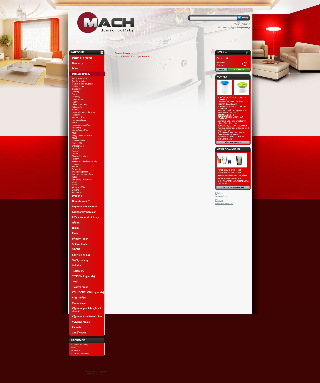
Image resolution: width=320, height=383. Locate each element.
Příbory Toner (80, 238)
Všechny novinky (233, 142)
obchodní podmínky (109, 42)
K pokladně (239, 69)
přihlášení (245, 24)
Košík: (238, 28)
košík (74, 122)
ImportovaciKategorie (84, 206)
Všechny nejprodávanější (232, 187)
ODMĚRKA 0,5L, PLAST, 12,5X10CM (233, 126)
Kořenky (76, 115)
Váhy (74, 185)
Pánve (75, 151)
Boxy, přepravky (79, 78)
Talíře (74, 177)
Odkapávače (78, 146)
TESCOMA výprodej (83, 276)
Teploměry (78, 271)
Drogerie (77, 195)
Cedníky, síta (78, 86)
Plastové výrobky (80, 156)
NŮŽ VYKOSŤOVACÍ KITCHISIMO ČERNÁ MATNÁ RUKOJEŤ (231, 133)
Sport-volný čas (81, 254)
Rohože (75, 164)
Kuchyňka (76, 128)
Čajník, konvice (79, 81)
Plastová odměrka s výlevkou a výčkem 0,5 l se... (232, 111)
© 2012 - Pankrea (95, 373)
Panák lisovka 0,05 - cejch (229, 173)
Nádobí (76, 222)
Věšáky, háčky (78, 187)
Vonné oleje (79, 303)
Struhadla (76, 169)
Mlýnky (75, 138)
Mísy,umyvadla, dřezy (82, 135)
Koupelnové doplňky (81, 125)
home (76, 42)
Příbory (75, 159)
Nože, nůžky (78, 143)
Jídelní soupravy (79, 104)
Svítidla (76, 265)
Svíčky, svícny (80, 260)
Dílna (75, 68)
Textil (75, 281)
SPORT (76, 249)
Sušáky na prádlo (80, 172)
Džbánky (76, 97)
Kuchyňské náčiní (80, 130)
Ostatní (75, 148)
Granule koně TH (81, 201)
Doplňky (75, 91)
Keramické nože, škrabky (83, 112)
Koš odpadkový (79, 120)
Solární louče (79, 244)
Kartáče (75, 110)
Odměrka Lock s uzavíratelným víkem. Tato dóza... (232, 122)
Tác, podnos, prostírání (82, 174)
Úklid (74, 182)
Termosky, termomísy (82, 179)
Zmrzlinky (76, 192)
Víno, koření (79, 297)
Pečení (75, 153)
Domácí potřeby (81, 73)
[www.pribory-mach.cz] (106, 17)
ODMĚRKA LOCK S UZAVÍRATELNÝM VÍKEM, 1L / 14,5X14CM (230, 117)
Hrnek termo (77, 99)
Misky (74, 133)
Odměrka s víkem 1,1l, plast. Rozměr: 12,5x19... (231, 103)
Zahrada (76, 327)
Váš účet (226, 28)
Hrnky (75, 102)
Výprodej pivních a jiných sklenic (86, 310)
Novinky (222, 76)
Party (75, 233)
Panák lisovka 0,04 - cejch (229, 178)
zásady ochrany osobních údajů (140, 42)
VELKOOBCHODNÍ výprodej (88, 292)
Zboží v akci (79, 332)
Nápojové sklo (78, 141)
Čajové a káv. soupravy (82, 84)
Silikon (75, 166)
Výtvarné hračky (81, 322)
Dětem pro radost (82, 57)
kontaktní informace (190, 42)
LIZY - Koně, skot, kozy (85, 217)
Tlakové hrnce (80, 287)
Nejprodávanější (228, 149)
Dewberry (77, 63)
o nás (89, 42)
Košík (220, 52)
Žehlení (75, 190)
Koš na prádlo (78, 117)
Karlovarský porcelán (84, 212)
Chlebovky (77, 89)
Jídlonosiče (77, 107)
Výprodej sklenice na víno (87, 316)
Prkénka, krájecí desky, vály (85, 161)
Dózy (74, 94)
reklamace (168, 42)
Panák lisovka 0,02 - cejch (229, 170)
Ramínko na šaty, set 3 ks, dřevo (232, 175)
